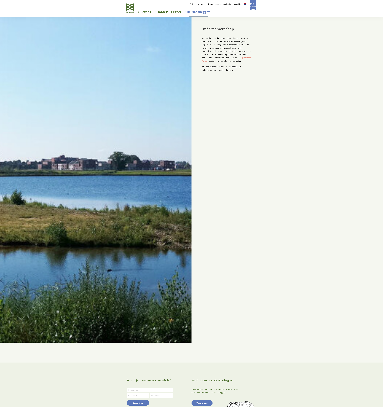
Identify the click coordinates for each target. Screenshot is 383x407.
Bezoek (145, 12)
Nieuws (210, 4)
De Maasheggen (198, 12)
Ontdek (162, 12)
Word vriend (202, 403)
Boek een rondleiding (223, 4)
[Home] (133, 8)
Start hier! (238, 4)
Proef (177, 12)
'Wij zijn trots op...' (197, 4)
